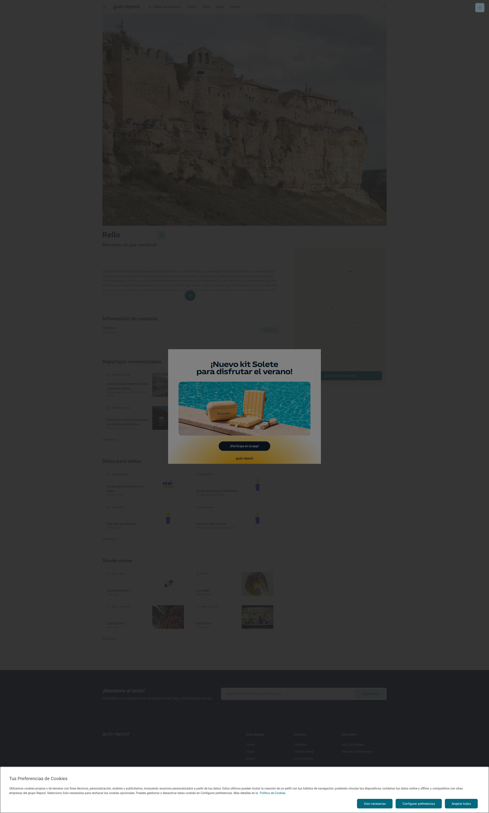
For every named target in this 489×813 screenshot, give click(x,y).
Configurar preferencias (418, 804)
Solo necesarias (375, 804)
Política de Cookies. (273, 793)
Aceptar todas (461, 804)
